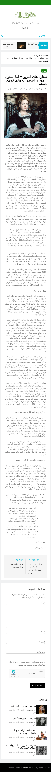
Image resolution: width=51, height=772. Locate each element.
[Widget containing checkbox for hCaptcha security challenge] (27, 673)
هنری (44, 71)
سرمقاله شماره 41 (8, 44)
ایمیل (42, 642)
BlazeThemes (23, 767)
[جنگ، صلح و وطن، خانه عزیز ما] (24, 46)
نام (43, 632)
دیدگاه (42, 603)
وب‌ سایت (41, 652)
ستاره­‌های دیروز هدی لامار (25, 718)
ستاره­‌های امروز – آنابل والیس (23, 706)
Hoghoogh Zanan (30, 89)
